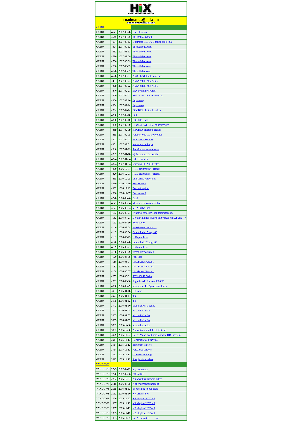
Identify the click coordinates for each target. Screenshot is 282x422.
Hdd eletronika (140, 159)
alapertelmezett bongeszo (145, 388)
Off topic (137, 291)
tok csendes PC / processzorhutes (150, 286)
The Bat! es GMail (142, 37)
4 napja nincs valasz (143, 359)
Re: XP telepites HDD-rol (146, 418)
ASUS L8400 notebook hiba (147, 76)
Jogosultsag (138, 100)
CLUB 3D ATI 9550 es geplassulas (151, 124)
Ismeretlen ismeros (142, 344)
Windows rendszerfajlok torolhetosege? (153, 212)
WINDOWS (102, 364)
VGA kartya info (141, 208)
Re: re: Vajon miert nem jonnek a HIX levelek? (157, 335)
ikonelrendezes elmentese (146, 149)
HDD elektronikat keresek (146, 168)
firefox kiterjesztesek (143, 251)
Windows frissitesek (143, 139)
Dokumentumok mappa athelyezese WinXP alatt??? (159, 217)
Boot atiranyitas (141, 188)
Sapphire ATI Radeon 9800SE (148, 281)
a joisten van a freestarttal (145, 154)
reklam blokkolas (141, 310)
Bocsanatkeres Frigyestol (145, 339)
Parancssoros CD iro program (148, 134)
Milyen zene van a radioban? (147, 203)
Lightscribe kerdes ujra (144, 178)
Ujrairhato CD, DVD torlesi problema (152, 41)
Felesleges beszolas (142, 349)
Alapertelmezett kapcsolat (146, 383)
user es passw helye (143, 144)
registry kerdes (140, 369)
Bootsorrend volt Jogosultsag (147, 95)
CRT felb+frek (140, 120)
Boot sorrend (139, 183)
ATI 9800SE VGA (142, 276)
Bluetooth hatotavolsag (144, 90)
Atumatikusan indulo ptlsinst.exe (149, 330)
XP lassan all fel (141, 393)
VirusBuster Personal (143, 261)
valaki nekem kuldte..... (145, 227)
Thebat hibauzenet (142, 46)
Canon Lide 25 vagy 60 (145, 232)
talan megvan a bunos (144, 305)
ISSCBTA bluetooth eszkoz (147, 110)
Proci (135, 198)
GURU (100, 27)
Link (135, 115)
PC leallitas (138, 374)
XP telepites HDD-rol (144, 398)
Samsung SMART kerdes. (146, 164)
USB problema (140, 237)
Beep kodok (139, 222)
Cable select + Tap (142, 354)
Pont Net (137, 256)
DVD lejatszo (140, 32)
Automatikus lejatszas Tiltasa (147, 379)
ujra (134, 295)
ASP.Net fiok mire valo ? (145, 80)
